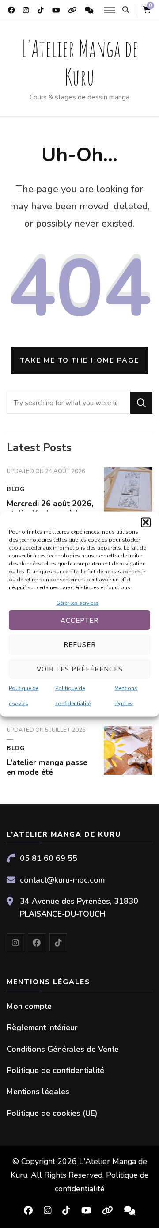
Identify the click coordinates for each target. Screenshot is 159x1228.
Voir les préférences (80, 668)
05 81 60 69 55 (48, 858)
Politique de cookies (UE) (52, 1113)
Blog (16, 489)
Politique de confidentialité (55, 1070)
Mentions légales (38, 1091)
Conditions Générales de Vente (63, 1049)
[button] (145, 522)
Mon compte (29, 1006)
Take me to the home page (79, 360)
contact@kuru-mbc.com (62, 880)
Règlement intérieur (42, 1027)
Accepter (79, 620)
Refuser (80, 644)
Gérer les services (77, 602)
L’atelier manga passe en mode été (47, 767)
